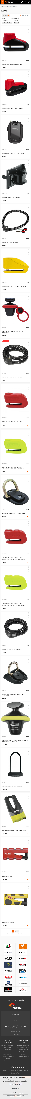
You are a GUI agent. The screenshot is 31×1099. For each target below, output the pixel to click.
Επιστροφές (8, 1052)
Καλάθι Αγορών (23, 1052)
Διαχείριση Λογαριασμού (23, 1045)
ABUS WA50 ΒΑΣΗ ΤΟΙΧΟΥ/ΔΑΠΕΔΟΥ (11, 197)
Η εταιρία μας (7, 1047)
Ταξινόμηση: (5, 20)
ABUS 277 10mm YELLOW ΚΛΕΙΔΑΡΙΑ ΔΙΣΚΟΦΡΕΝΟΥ (14, 286)
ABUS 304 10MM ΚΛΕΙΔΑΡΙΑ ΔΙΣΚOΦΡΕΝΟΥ (12, 108)
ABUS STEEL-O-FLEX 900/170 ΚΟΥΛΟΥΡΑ (12, 377)
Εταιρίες (8, 1058)
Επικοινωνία (8, 1063)
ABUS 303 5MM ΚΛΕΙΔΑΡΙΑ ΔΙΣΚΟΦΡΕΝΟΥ (12, 64)
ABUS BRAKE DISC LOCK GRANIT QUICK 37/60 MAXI (14, 830)
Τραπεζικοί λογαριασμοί (8, 1056)
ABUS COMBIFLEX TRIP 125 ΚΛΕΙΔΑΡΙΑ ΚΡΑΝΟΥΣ (14, 153)
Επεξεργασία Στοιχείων (23, 1047)
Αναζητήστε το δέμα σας (8, 1045)
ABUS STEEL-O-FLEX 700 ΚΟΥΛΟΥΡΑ (11, 242)
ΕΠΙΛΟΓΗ (15, 1092)
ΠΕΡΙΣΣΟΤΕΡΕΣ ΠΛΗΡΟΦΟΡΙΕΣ (15, 1096)
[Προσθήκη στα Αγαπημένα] (28, 30)
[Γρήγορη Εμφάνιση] (28, 27)
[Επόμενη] (18, 931)
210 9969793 (15, 1014)
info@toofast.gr (15, 1020)
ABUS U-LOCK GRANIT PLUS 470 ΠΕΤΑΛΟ (12, 786)
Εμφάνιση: (16, 20)
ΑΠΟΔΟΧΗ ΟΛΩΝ (15, 1085)
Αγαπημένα (23, 1054)
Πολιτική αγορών (7, 1054)
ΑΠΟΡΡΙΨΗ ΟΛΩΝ (15, 1088)
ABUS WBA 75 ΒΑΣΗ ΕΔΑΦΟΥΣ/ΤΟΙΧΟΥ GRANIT (13, 513)
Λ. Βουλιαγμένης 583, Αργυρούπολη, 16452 (15, 1026)
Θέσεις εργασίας (8, 1060)
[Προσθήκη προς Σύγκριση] (28, 32)
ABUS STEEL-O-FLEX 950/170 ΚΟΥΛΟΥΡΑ (12, 649)
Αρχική (3, 6)
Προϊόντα (9, 6)
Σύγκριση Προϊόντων (23, 1056)
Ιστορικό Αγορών (23, 1049)
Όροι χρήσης (8, 1049)
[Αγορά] (27, 67)
